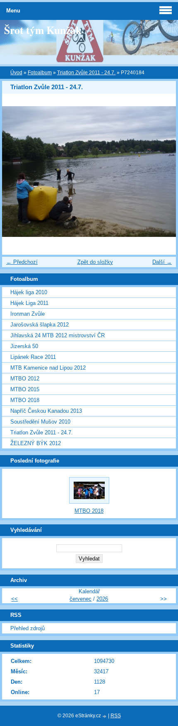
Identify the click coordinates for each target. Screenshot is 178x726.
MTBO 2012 (24, 378)
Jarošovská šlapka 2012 (39, 325)
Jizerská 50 (24, 346)
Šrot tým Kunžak (43, 30)
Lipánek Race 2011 (33, 357)
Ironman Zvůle (27, 314)
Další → (162, 262)
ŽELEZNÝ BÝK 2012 (35, 443)
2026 (102, 599)
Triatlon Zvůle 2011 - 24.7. (86, 72)
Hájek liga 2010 (28, 292)
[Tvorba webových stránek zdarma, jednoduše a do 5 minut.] (105, 716)
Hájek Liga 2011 (29, 303)
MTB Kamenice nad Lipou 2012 (48, 368)
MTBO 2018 (24, 400)
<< (14, 599)
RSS (116, 715)
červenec (80, 599)
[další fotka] (162, 171)
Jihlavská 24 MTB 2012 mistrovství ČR (57, 335)
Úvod (16, 72)
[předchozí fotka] (15, 171)
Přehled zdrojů (27, 628)
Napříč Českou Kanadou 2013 (46, 411)
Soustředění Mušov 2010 (40, 422)
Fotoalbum (40, 72)
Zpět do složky (95, 262)
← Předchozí (22, 262)
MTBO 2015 (24, 389)
